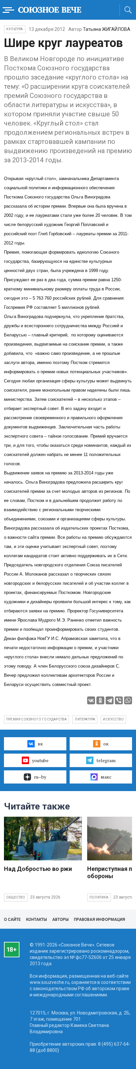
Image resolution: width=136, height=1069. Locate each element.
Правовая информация (99, 919)
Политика (99, 897)
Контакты (36, 919)
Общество (15, 897)
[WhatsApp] (128, 700)
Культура (14, 29)
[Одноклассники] (100, 700)
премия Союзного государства (36, 719)
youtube (40, 760)
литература (85, 719)
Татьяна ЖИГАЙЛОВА (106, 29)
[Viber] (119, 700)
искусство (113, 719)
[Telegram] (110, 700)
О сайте (12, 919)
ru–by (40, 777)
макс (106, 777)
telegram (106, 760)
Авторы (60, 919)
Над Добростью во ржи (38, 868)
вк (40, 743)
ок (106, 743)
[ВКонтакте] (91, 700)
